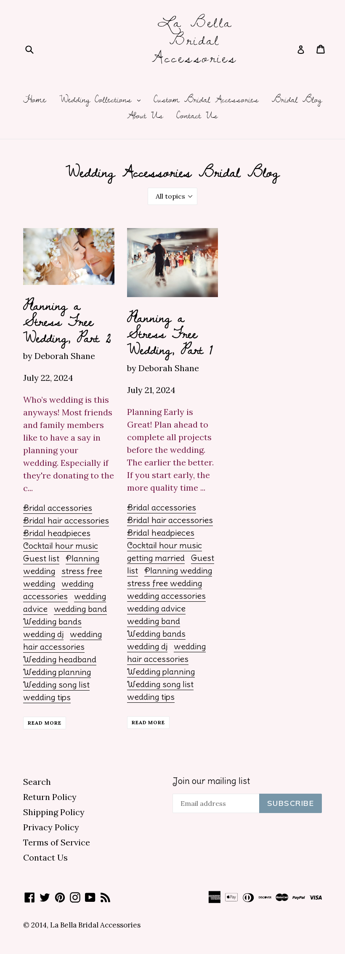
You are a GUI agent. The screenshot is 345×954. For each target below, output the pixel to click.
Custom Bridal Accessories (206, 99)
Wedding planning (57, 672)
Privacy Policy (51, 827)
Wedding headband (59, 659)
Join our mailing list (211, 781)
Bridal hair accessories (66, 520)
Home (34, 99)
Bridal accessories (57, 507)
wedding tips (47, 697)
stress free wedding (164, 583)
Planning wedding (178, 570)
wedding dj (43, 634)
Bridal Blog (297, 99)
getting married (156, 558)
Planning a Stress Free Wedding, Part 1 (170, 333)
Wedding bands (52, 621)
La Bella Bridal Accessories (194, 39)
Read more (44, 723)
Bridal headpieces (56, 533)
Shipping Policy (54, 812)
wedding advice (156, 608)
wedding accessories (166, 595)
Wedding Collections (102, 99)
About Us (145, 115)
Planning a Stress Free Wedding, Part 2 (67, 321)
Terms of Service (56, 842)
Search (37, 781)
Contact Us (197, 115)
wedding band (80, 608)
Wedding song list (56, 684)
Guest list (41, 558)
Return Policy (50, 797)
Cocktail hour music (60, 545)
